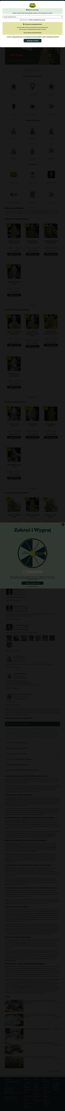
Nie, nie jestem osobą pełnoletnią (32, 32)
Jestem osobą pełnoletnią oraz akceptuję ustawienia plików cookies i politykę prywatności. (33, 37)
